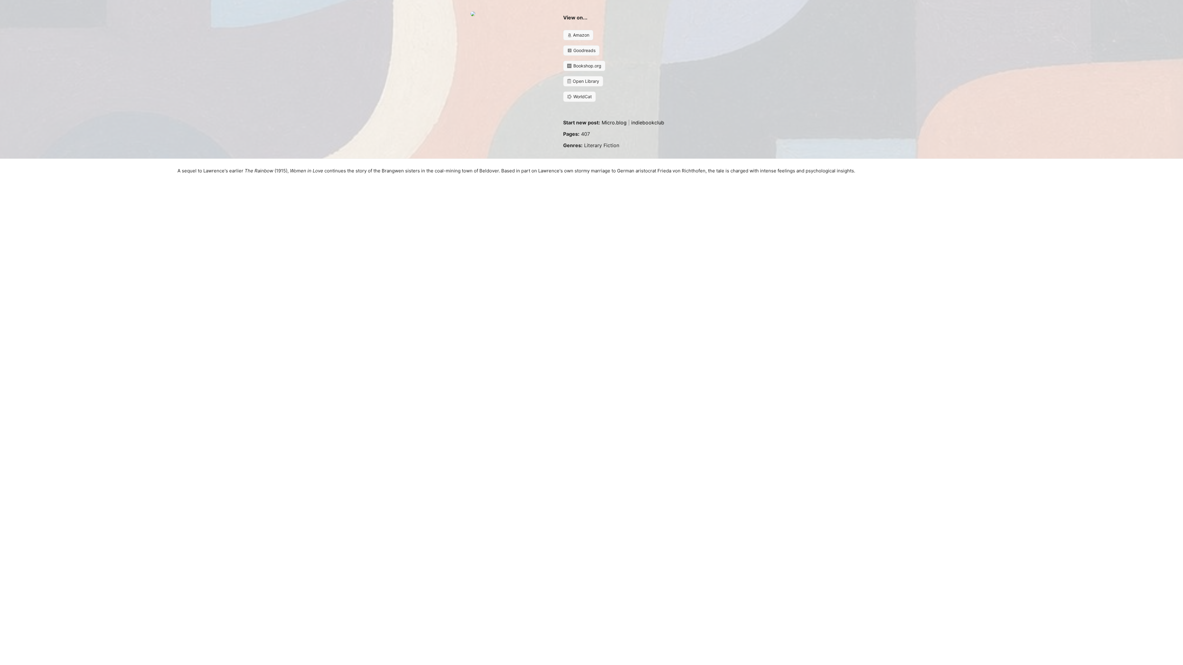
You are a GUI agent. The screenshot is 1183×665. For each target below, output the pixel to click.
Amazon (580, 35)
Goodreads (584, 50)
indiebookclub (647, 122)
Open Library (585, 81)
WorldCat (582, 96)
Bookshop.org (586, 65)
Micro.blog (614, 122)
